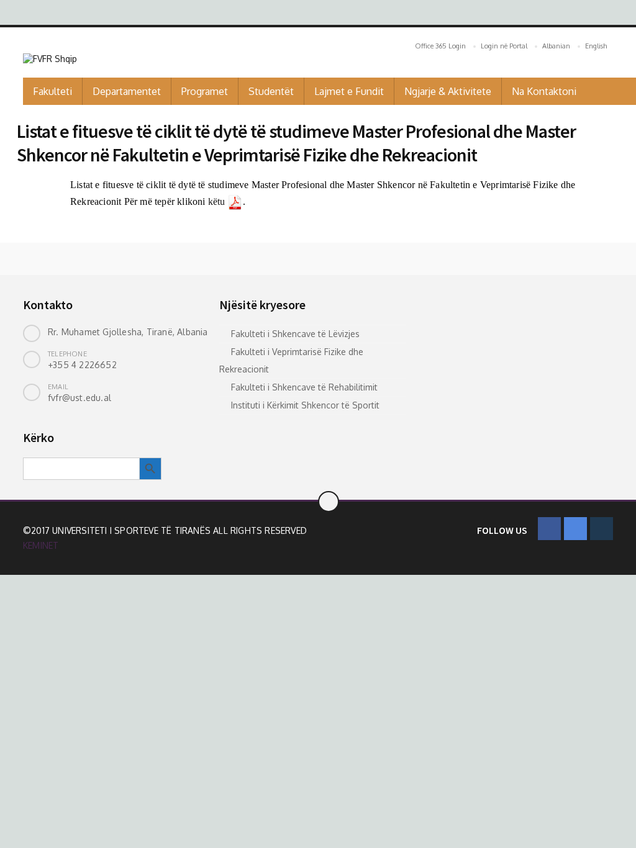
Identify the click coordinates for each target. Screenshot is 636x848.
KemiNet (40, 545)
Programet (204, 91)
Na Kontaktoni (544, 91)
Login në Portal (504, 46)
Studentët (271, 91)
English (596, 46)
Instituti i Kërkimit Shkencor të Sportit (305, 405)
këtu (216, 201)
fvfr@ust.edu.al (79, 397)
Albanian (556, 46)
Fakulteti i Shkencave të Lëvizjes (295, 333)
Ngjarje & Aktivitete (447, 91)
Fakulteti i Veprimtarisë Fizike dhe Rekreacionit (291, 360)
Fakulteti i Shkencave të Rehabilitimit (304, 387)
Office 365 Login (440, 46)
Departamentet (127, 91)
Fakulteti (52, 91)
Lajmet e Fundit (349, 91)
